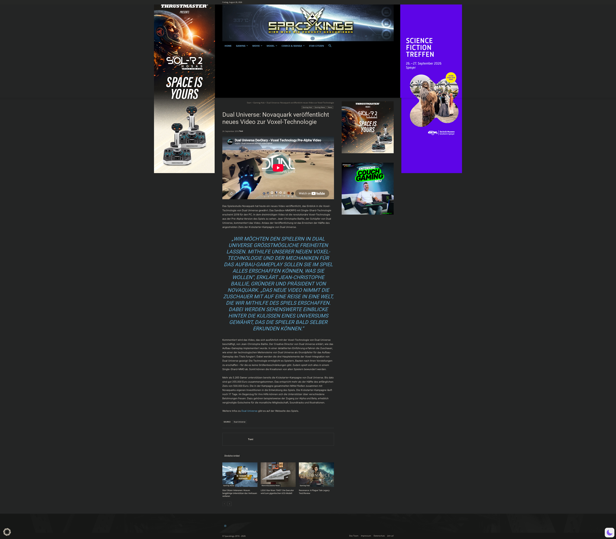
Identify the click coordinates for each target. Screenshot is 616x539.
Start (249, 102)
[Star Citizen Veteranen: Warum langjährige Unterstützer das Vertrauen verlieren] (239, 474)
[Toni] (235, 439)
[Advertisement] (308, 73)
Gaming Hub (259, 102)
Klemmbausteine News (271, 485)
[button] (330, 46)
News (330, 107)
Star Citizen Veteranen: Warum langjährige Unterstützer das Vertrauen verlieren (239, 493)
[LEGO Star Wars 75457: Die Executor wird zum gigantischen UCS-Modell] (278, 474)
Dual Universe (249, 410)
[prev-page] (224, 504)
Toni (241, 131)
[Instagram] (225, 526)
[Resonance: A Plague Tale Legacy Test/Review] (316, 474)
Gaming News (320, 107)
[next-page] (229, 504)
